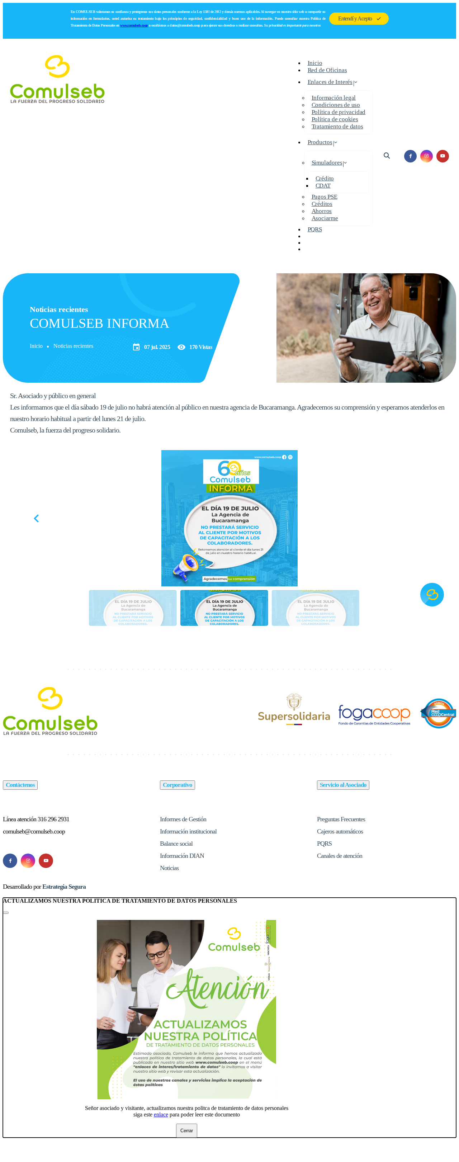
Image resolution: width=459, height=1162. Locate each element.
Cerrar (186, 1130)
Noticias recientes (73, 346)
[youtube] (442, 156)
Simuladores (327, 162)
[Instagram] (28, 861)
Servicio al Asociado (343, 784)
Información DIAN (182, 855)
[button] (423, 518)
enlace (161, 1114)
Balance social (176, 843)
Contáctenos (20, 784)
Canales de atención (339, 855)
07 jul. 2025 (151, 347)
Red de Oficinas (327, 70)
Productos (320, 142)
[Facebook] (10, 861)
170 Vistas (194, 347)
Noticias (169, 868)
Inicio (36, 346)
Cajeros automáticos (340, 831)
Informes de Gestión (183, 819)
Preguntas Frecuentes (341, 819)
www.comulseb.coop (134, 25)
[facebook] (410, 156)
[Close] (6, 913)
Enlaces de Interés (330, 82)
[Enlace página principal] (57, 156)
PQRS (315, 229)
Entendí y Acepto (355, 18)
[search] (387, 156)
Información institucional (188, 831)
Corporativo (177, 784)
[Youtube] (46, 861)
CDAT (323, 185)
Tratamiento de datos (337, 126)
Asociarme (325, 218)
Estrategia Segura (64, 886)
